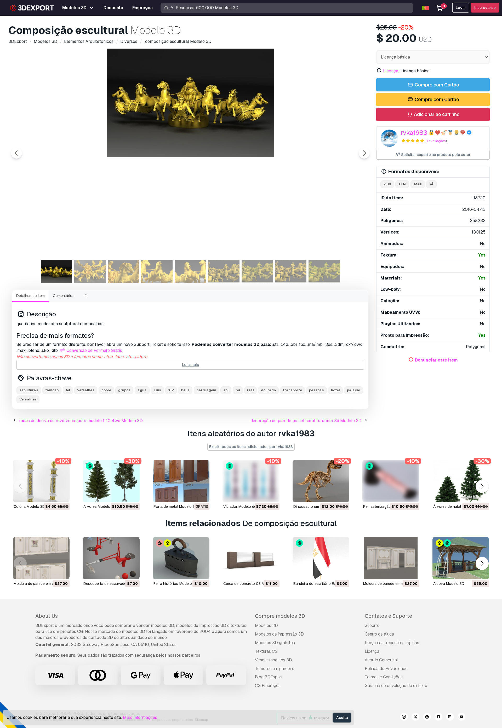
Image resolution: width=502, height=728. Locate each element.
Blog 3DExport (269, 677)
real (250, 390)
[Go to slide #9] (324, 271)
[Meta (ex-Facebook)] (438, 717)
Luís (157, 390)
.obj (402, 184)
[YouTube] (461, 717)
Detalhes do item (30, 295)
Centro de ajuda (379, 634)
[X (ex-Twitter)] (415, 717)
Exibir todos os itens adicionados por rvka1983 (251, 446)
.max (417, 184)
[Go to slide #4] (157, 271)
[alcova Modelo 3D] (460, 558)
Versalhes (28, 399)
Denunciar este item (436, 360)
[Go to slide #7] (257, 271)
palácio (353, 390)
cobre (106, 390)
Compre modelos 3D (280, 616)
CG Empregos (268, 685)
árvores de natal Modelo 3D (456, 506)
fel (68, 390)
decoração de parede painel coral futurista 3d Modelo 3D (306, 420)
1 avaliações (436, 141)
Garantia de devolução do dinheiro (396, 685)
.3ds (387, 184)
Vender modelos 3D (273, 660)
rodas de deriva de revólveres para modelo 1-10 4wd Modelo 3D (81, 420)
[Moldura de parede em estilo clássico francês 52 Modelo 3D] (390, 558)
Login (461, 7)
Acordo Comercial (381, 660)
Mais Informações (140, 717)
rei (238, 390)
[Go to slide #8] (290, 271)
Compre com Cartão (436, 85)
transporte (292, 390)
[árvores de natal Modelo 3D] (460, 481)
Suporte (372, 625)
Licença (372, 651)
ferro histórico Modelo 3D (175, 583)
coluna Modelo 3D (29, 506)
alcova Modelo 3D (448, 583)
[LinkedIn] (450, 717)
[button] (482, 486)
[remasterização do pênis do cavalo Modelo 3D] (390, 481)
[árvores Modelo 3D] (111, 481)
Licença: (391, 71)
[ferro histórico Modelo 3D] (181, 558)
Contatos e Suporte (388, 616)
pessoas (316, 390)
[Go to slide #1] (56, 271)
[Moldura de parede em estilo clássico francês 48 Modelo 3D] (41, 558)
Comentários (64, 295)
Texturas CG (266, 651)
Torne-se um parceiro (274, 668)
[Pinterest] (427, 717)
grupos (124, 390)
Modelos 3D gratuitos (275, 642)
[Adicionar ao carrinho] (51, 495)
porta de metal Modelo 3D (175, 506)
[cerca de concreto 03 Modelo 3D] (251, 558)
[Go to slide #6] (223, 271)
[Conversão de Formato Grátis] (431, 184)
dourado (268, 390)
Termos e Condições (384, 677)
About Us (46, 616)
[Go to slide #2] (90, 271)
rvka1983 (414, 133)
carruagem (206, 390)
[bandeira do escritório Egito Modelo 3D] (321, 558)
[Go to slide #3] (123, 271)
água (142, 390)
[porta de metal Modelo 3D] (181, 481)
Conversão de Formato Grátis (93, 350)
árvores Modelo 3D (99, 506)
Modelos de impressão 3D (279, 634)
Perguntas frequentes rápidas (392, 642)
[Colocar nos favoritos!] (62, 495)
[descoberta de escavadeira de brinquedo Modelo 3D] (111, 558)
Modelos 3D (266, 625)
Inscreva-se (485, 7)
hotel (335, 390)
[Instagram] (404, 717)
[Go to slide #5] (190, 271)
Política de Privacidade (386, 668)
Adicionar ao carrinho (436, 114)
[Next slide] (364, 153)
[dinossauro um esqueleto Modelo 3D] (321, 481)
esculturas (28, 390)
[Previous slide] (16, 153)
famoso (52, 390)
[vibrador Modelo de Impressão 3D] (251, 481)
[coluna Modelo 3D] (41, 481)
